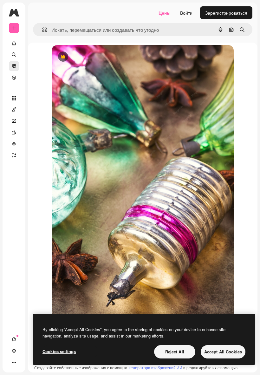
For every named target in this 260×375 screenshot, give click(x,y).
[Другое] (14, 362)
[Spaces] (14, 110)
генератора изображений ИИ (155, 367)
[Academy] (14, 351)
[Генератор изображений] (14, 121)
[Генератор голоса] (14, 144)
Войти (186, 13)
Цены (165, 13)
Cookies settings (59, 351)
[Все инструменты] (14, 98)
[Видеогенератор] (14, 132)
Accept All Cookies (223, 352)
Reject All (174, 352)
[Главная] (14, 43)
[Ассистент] (14, 155)
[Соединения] (14, 339)
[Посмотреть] (14, 77)
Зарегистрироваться (226, 13)
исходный (94, 57)
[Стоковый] (14, 66)
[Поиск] (14, 55)
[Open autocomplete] (42, 29)
